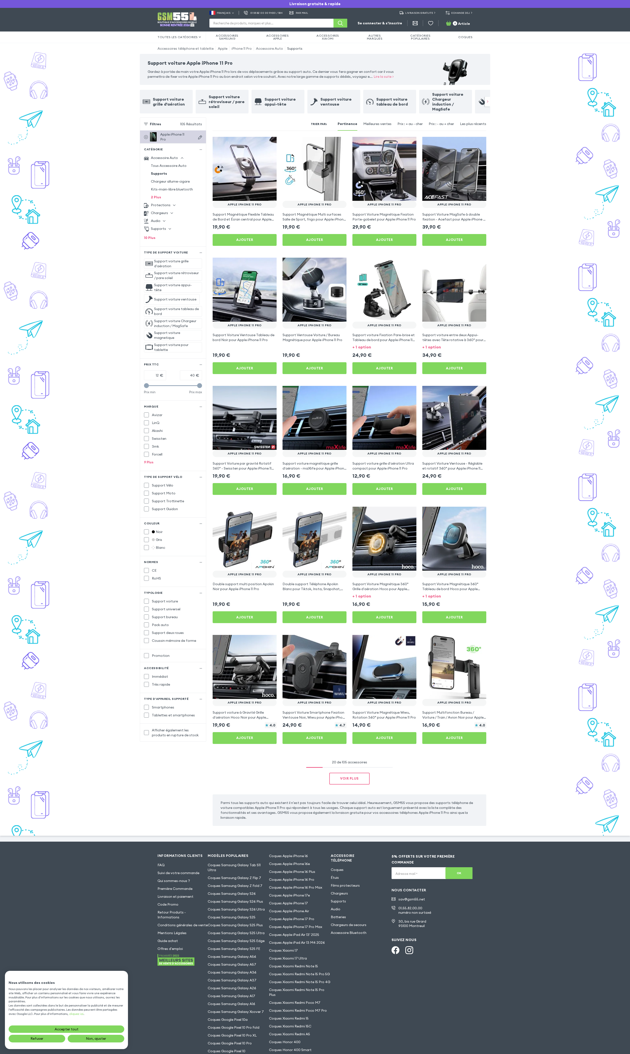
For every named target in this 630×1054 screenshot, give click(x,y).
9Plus (149, 462)
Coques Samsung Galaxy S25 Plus (235, 925)
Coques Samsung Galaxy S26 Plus (235, 901)
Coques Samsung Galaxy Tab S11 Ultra (234, 867)
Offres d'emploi (170, 948)
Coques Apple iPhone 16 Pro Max (295, 887)
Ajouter (244, 240)
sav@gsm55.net (411, 899)
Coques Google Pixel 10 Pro (230, 1043)
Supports (294, 48)
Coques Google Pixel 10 (226, 1051)
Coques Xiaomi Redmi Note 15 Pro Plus (296, 992)
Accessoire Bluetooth (348, 932)
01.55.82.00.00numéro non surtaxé (414, 910)
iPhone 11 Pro (242, 48)
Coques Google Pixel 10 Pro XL (232, 1035)
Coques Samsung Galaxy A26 (232, 988)
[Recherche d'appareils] (200, 137)
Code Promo (168, 904)
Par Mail (302, 13)
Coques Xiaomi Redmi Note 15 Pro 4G (299, 982)
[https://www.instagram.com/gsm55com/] (409, 950)
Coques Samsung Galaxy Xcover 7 (236, 1011)
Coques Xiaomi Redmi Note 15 (293, 966)
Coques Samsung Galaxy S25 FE (234, 948)
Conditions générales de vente (183, 925)
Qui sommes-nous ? (174, 881)
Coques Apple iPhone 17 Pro (291, 919)
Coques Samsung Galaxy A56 (232, 956)
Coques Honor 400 (284, 1042)
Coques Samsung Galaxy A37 (232, 980)
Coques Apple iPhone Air (289, 911)
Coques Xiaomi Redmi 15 (289, 1018)
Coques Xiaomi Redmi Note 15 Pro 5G (299, 974)
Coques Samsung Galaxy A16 (231, 1004)
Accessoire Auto (269, 48)
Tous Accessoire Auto (169, 165)
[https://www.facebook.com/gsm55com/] (395, 950)
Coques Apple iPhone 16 (288, 856)
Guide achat (168, 941)
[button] (384, 346)
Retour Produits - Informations (172, 914)
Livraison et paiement (175, 896)
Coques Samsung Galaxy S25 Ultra (236, 933)
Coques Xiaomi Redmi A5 (289, 1034)
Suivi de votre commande (178, 873)
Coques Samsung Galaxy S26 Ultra (236, 909)
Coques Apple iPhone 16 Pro (291, 879)
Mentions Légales (172, 933)
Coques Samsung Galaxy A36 (232, 972)
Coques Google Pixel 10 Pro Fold (233, 1027)
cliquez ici (76, 1014)
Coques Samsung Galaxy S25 (231, 917)
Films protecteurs (345, 885)
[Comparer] (260, 144)
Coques (337, 869)
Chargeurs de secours (348, 925)
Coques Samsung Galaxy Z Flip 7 (234, 878)
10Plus (150, 238)
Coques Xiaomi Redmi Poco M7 (294, 1002)
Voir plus (349, 778)
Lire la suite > (384, 77)
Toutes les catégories (178, 37)
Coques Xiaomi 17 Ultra (288, 958)
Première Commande (175, 888)
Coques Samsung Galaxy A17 (231, 996)
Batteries (338, 917)
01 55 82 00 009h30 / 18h (266, 13)
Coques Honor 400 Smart (290, 1050)
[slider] (146, 385)
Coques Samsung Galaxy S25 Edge (236, 941)
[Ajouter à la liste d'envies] (270, 144)
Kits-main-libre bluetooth (172, 189)
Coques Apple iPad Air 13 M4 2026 (297, 942)
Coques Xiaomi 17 (283, 950)
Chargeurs (339, 893)
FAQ (161, 865)
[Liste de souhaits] (430, 23)
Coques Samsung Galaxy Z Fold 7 (235, 885)
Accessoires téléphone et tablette (186, 48)
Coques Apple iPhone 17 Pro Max (295, 927)
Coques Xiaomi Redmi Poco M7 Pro (298, 1010)
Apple (222, 48)
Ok (459, 873)
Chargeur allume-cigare (170, 181)
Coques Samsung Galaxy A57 (232, 964)
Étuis (335, 877)
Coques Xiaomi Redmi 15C (290, 1026)
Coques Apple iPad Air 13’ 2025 (294, 934)
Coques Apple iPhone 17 (288, 903)
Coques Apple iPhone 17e (289, 895)
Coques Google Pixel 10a (228, 1019)
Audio (335, 909)
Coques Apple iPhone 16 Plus (292, 871)
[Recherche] (340, 23)
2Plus (156, 197)
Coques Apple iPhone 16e (289, 864)
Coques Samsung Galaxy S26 (232, 893)
